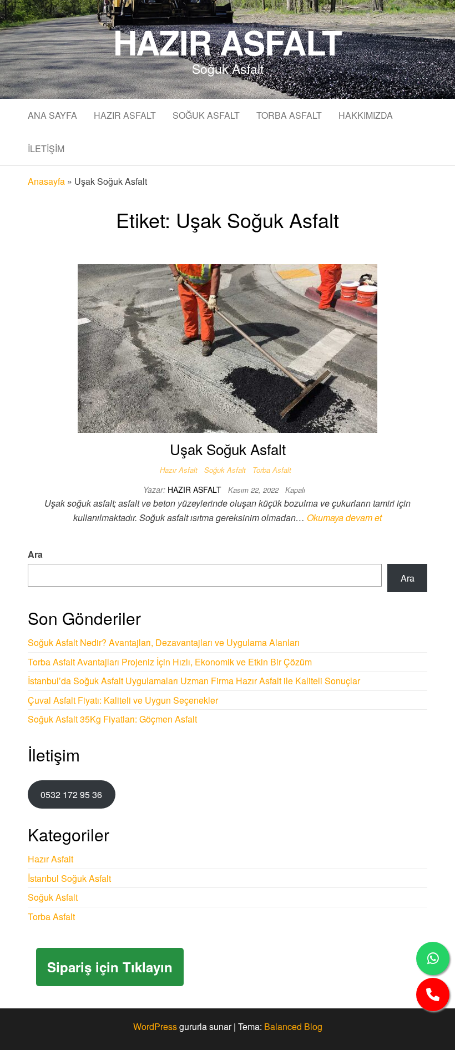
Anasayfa (46, 181)
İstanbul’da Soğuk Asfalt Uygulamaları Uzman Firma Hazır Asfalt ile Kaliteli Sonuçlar (194, 680)
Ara (35, 554)
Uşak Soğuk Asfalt (228, 448)
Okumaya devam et (344, 517)
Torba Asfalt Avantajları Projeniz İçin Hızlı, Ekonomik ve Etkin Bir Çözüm (170, 661)
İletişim (46, 148)
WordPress (155, 1026)
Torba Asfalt (289, 115)
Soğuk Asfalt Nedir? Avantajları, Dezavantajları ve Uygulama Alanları (164, 642)
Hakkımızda (365, 115)
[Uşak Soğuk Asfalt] (227, 347)
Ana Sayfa (52, 115)
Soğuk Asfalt (206, 115)
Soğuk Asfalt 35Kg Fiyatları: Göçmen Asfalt (112, 719)
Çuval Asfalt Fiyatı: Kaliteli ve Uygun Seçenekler (123, 700)
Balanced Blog (293, 1026)
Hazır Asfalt (227, 41)
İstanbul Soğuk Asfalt (69, 878)
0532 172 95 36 (71, 794)
